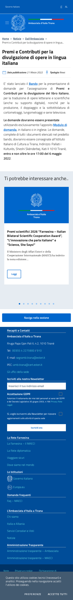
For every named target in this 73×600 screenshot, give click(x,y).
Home (5, 39)
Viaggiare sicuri (15, 458)
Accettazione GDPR (18, 394)
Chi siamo (12, 516)
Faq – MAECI (14, 501)
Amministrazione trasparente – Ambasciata (32, 551)
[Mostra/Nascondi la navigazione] (7, 23)
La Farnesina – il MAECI (21, 443)
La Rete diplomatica (18, 450)
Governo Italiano (12, 6)
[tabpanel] (36, 244)
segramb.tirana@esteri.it (30, 357)
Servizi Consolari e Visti (20, 531)
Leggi (16, 274)
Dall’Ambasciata (34, 39)
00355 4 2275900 (23, 350)
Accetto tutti (57, 594)
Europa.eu (18, 487)
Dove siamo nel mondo (20, 465)
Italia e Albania (16, 524)
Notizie (17, 39)
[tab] (19, 304)
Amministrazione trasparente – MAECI (30, 558)
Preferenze (32, 594)
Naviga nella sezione (36, 318)
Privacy (54, 401)
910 (39, 350)
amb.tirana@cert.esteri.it (27, 365)
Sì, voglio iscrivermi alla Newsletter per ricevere (31, 414)
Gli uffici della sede (18, 372)
